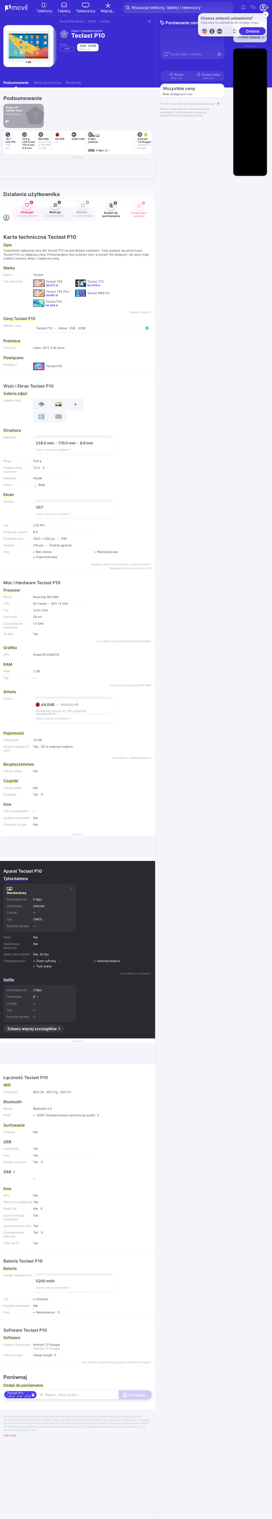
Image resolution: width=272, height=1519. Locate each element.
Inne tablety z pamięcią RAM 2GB (130, 685)
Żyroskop (10, 794)
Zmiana (252, 31)
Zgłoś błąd (9, 1435)
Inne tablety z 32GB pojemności (131, 758)
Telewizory (85, 11)
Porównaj (73, 82)
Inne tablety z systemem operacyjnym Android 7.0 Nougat (116, 1362)
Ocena (8, 698)
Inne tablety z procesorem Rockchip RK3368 (123, 641)
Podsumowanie (15, 82)
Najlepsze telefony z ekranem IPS (130, 568)
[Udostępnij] (149, 21)
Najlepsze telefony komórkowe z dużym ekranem (120, 564)
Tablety (64, 11)
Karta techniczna (47, 82)
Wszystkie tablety (72, 21)
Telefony (44, 11)
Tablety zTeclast (140, 312)
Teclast (105, 21)
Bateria (10, 1268)
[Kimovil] (16, 7)
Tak (35, 746)
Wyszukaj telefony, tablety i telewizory (166, 7)
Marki (92, 21)
